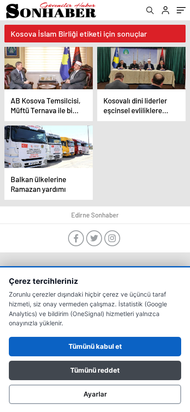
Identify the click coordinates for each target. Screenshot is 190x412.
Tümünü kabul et (95, 346)
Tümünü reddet (95, 370)
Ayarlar (95, 394)
